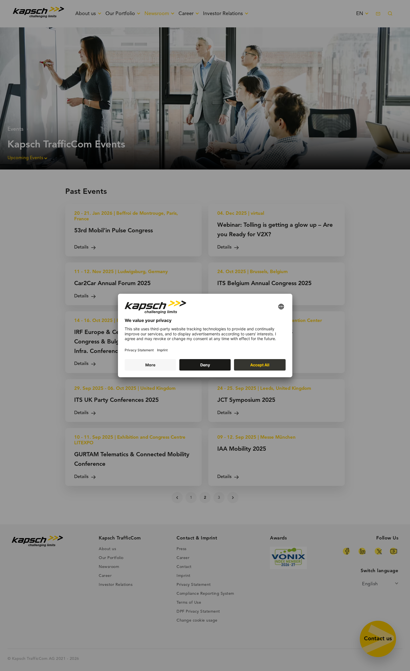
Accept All (259, 364)
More (150, 364)
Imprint (162, 350)
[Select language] (281, 307)
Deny (205, 364)
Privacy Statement (139, 350)
